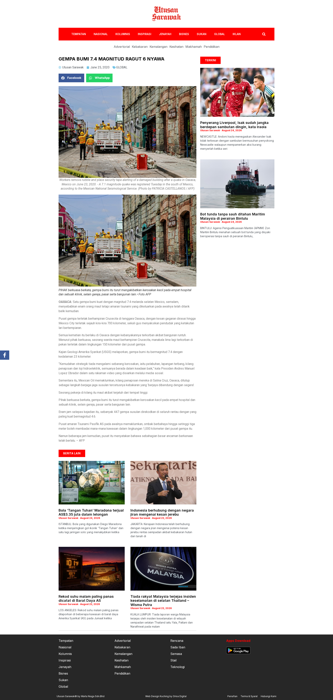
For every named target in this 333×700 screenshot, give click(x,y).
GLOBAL (219, 34)
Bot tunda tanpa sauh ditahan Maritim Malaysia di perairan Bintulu (232, 216)
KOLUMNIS (122, 34)
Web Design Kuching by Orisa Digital (166, 696)
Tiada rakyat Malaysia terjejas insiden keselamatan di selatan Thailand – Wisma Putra (163, 600)
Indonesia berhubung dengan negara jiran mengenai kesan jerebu (162, 512)
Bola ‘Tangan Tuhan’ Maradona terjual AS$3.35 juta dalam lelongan (91, 512)
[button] (71, 78)
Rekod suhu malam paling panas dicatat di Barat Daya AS (86, 598)
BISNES (184, 34)
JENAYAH (165, 34)
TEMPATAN (78, 34)
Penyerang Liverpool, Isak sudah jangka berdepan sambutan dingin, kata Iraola (234, 125)
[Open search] (264, 34)
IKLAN (237, 34)
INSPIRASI (144, 34)
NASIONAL (101, 34)
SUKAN (201, 34)
